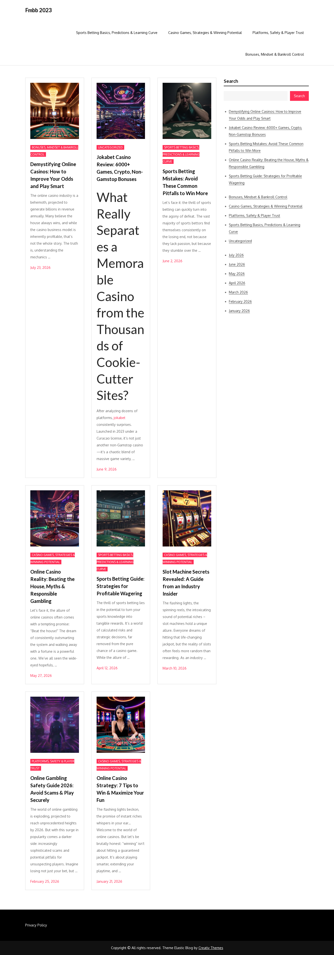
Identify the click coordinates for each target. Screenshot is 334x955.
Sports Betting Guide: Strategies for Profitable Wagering (121, 586)
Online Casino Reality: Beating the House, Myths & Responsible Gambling (52, 586)
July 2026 (236, 255)
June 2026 (237, 264)
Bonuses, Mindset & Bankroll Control (274, 54)
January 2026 (239, 311)
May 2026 (237, 274)
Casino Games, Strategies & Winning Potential (205, 33)
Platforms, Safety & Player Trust (278, 33)
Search (231, 81)
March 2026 (238, 292)
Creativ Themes (211, 948)
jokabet (119, 418)
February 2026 (240, 301)
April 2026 (237, 283)
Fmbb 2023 (38, 10)
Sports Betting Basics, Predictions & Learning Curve (116, 33)
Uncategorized (110, 147)
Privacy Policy (36, 925)
